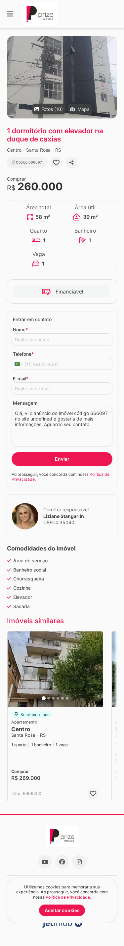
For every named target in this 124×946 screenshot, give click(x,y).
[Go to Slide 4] (58, 698)
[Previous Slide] (12, 77)
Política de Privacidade (68, 897)
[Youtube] (45, 862)
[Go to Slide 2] (48, 698)
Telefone (23, 354)
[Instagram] (79, 862)
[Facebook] (62, 862)
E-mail (20, 378)
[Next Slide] (111, 77)
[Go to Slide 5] (62, 698)
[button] (62, 77)
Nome (20, 329)
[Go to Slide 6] (67, 698)
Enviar (62, 459)
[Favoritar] (56, 162)
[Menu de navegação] (10, 14)
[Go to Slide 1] (44, 698)
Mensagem (25, 403)
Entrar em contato (32, 319)
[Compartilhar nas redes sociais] (71, 162)
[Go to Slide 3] (53, 698)
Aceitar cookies (62, 910)
